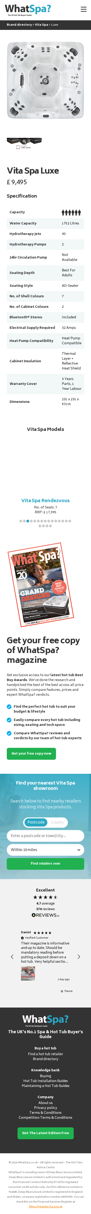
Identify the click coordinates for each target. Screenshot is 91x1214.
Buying (45, 1076)
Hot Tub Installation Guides (45, 1081)
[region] (45, 956)
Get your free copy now (31, 754)
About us (45, 1103)
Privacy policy (45, 1108)
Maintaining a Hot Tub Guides (46, 1086)
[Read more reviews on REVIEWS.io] (46, 915)
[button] (20, 521)
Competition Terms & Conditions (45, 1118)
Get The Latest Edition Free (45, 1133)
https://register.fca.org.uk (45, 1207)
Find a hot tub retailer (45, 1054)
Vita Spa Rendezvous (45, 501)
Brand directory (45, 1059)
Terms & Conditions (45, 1113)
